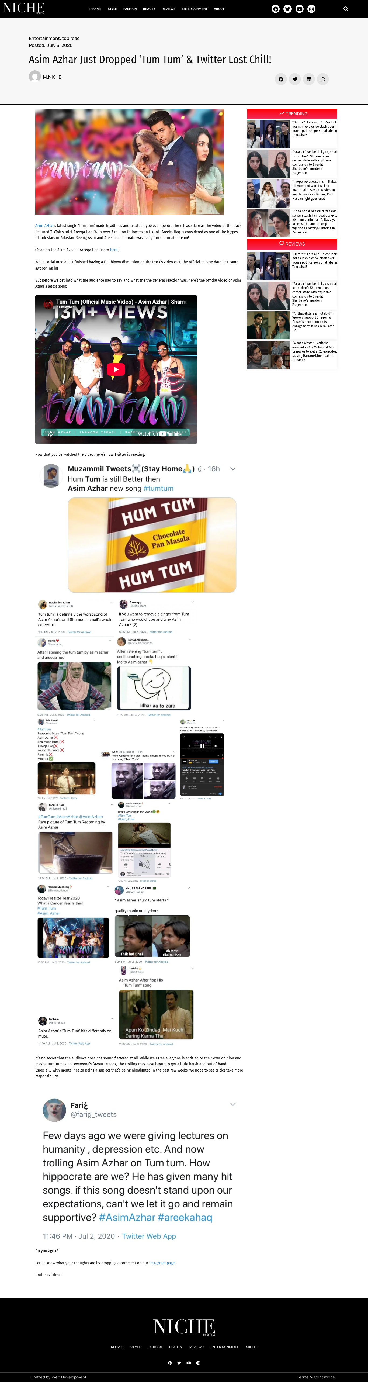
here (113, 249)
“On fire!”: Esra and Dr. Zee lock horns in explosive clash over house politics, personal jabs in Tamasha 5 (314, 128)
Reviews (168, 9)
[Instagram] (311, 9)
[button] (345, 8)
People (95, 9)
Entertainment (194, 9)
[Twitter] (287, 9)
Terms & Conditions (316, 1377)
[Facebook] (276, 9)
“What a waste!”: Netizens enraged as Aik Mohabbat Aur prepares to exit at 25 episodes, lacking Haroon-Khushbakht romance (314, 351)
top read (71, 38)
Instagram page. (162, 1262)
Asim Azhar (44, 225)
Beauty (149, 9)
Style (112, 9)
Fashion (130, 9)
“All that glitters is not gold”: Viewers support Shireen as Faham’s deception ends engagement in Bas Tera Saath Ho (313, 321)
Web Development (68, 1377)
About (219, 9)
